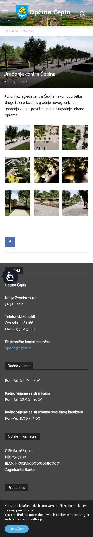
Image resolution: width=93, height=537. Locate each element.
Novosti (28, 31)
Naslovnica (10, 31)
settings (36, 519)
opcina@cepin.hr (18, 348)
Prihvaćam (17, 528)
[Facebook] (10, 242)
